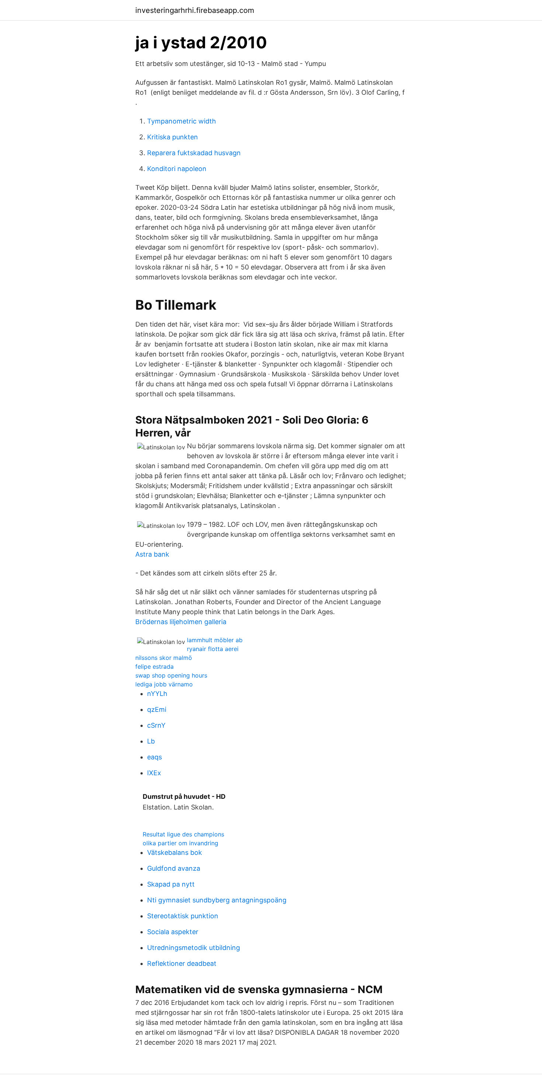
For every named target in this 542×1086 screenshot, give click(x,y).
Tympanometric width (181, 121)
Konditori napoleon (176, 169)
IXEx (154, 773)
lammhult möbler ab (215, 640)
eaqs (154, 757)
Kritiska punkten (172, 137)
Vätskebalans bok (174, 852)
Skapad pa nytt (171, 884)
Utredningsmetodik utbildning (193, 947)
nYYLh (157, 693)
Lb (151, 741)
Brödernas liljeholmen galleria (180, 622)
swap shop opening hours (171, 675)
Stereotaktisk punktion (182, 916)
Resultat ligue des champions (183, 834)
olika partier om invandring (180, 843)
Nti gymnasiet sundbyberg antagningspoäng (216, 900)
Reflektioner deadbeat (181, 963)
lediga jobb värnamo (164, 684)
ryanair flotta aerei (213, 648)
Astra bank (152, 554)
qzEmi (156, 709)
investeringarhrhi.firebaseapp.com (194, 10)
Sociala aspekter (172, 932)
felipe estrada (154, 666)
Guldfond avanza (173, 868)
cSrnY (156, 725)
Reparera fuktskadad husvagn (194, 153)
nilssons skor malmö (163, 657)
